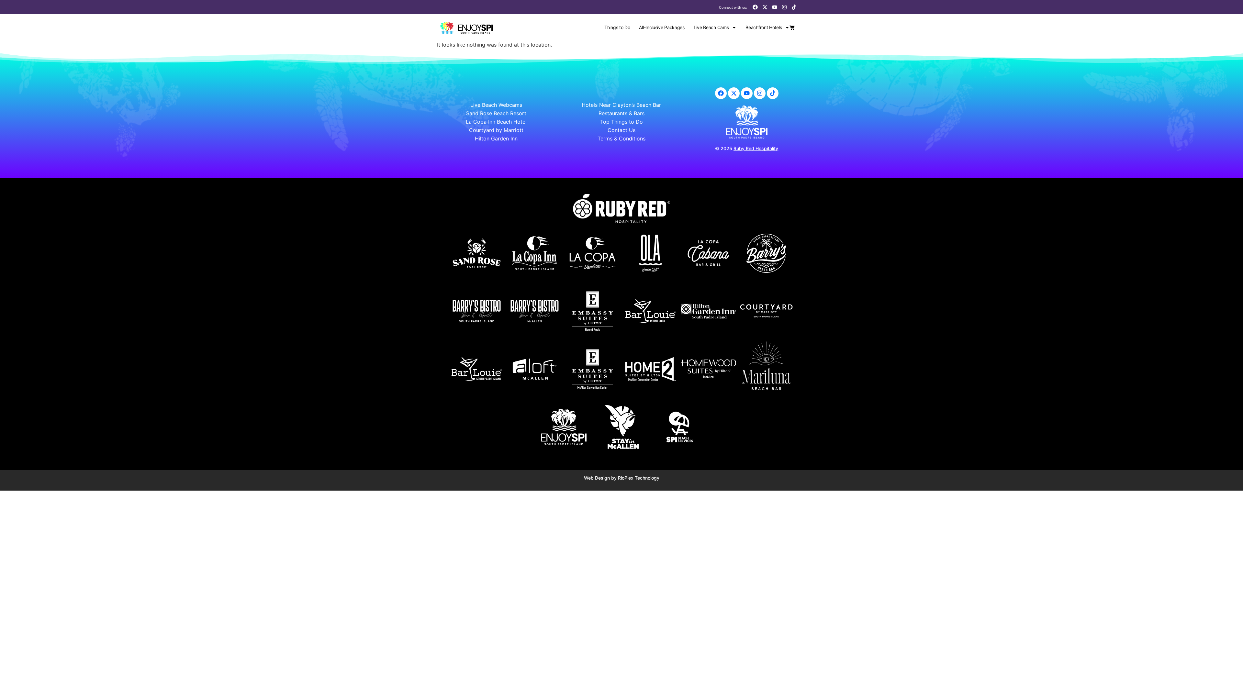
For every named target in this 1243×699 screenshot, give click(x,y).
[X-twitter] (765, 7)
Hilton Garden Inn (496, 138)
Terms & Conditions (621, 138)
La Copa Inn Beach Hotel (496, 121)
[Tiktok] (794, 7)
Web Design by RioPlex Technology (621, 478)
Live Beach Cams (711, 27)
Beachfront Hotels (763, 27)
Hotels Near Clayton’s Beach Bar (621, 105)
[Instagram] (784, 7)
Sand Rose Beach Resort (496, 113)
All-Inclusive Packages (661, 27)
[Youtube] (774, 7)
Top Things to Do (621, 121)
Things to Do (617, 27)
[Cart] (792, 27)
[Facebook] (755, 7)
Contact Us (621, 130)
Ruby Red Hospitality (755, 148)
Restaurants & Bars (621, 113)
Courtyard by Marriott (496, 130)
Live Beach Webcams (496, 105)
